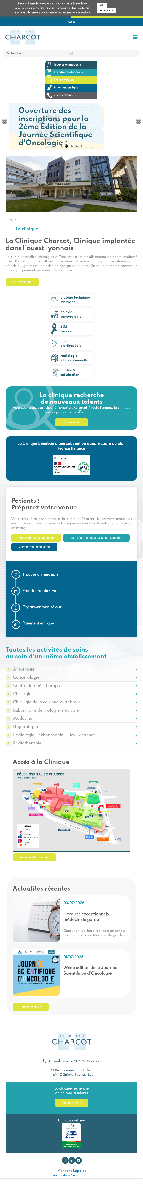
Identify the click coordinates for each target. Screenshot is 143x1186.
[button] (4, 121)
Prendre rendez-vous (68, 72)
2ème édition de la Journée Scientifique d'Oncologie (90, 970)
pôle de (70, 314)
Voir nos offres (71, 1102)
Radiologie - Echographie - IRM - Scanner (54, 735)
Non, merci (106, 10)
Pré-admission (64, 80)
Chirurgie (22, 694)
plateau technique (75, 300)
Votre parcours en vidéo (34, 546)
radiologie (74, 358)
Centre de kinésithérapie (37, 686)
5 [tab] (81, 146)
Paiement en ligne (66, 87)
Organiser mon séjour (41, 607)
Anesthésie (24, 669)
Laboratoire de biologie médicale (46, 710)
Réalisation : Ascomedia (71, 1175)
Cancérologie (26, 678)
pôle (70, 343)
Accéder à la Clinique (34, 857)
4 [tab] (77, 146)
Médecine (22, 719)
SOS (65, 329)
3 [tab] (72, 146)
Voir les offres (71, 422)
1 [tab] (61, 146)
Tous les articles (30, 1007)
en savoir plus (22, 282)
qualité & (69, 373)
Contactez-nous (65, 95)
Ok (101, 5)
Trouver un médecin (67, 64)
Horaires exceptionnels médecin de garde (86, 917)
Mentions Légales (71, 1171)
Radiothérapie (27, 743)
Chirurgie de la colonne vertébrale (46, 702)
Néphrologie (25, 727)
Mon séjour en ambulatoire (36, 537)
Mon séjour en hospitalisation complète (96, 537)
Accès (71, 22)
